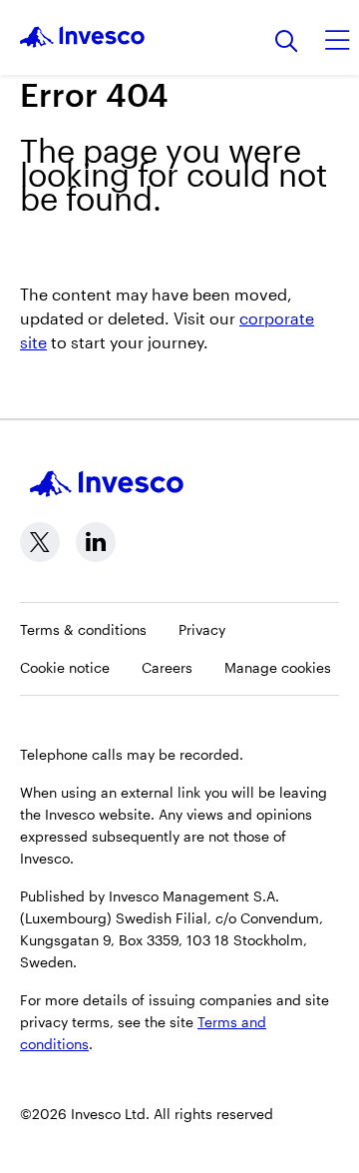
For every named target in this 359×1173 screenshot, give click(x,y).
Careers (167, 667)
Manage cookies (277, 667)
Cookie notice (65, 667)
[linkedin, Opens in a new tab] (96, 542)
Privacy (202, 629)
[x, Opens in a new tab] (40, 542)
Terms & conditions (83, 629)
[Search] (286, 42)
